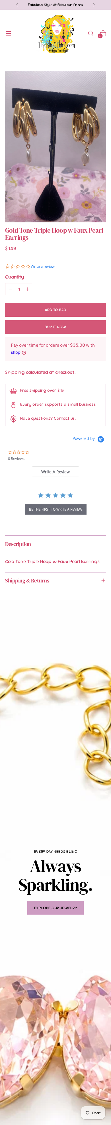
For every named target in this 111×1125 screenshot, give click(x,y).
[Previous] (17, 5)
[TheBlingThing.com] (55, 33)
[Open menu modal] (8, 33)
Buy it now (55, 326)
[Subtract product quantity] (10, 289)
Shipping (15, 372)
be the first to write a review (55, 509)
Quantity (14, 277)
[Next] (94, 5)
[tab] (55, 471)
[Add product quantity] (27, 289)
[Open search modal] (90, 33)
